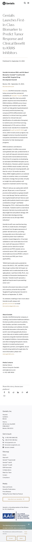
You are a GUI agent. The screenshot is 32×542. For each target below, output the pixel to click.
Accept (11, 538)
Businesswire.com (8, 86)
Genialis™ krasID (16, 95)
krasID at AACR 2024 (17, 130)
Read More (25, 532)
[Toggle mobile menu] (28, 3)
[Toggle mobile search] (25, 3)
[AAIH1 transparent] (16, 512)
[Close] (28, 524)
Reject (21, 538)
